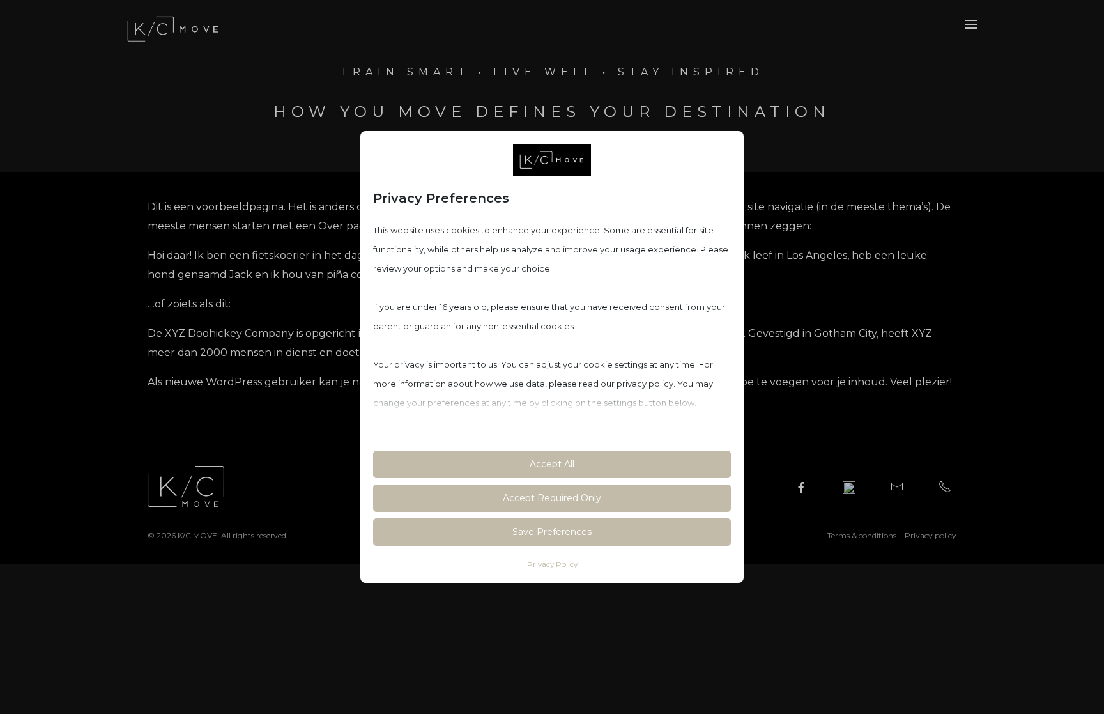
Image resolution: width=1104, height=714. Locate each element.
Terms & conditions (861, 535)
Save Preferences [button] (552, 532)
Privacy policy (930, 535)
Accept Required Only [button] (552, 498)
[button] (971, 23)
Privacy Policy (552, 564)
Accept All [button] (552, 464)
